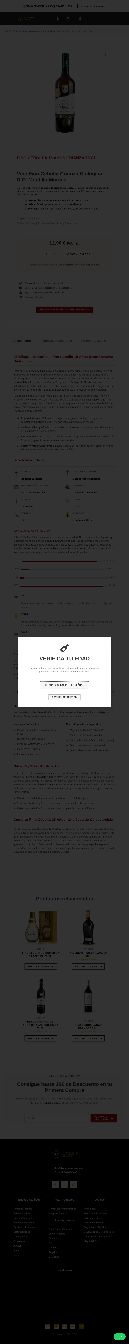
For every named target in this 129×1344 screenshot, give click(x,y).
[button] (120, 1336)
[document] (64, 672)
